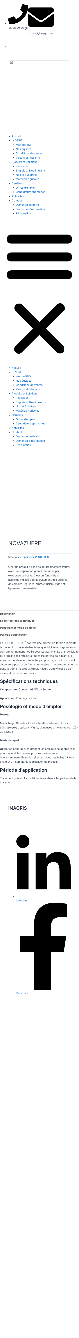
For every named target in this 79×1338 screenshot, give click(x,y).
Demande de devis (27, 204)
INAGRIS (17, 140)
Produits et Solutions (24, 162)
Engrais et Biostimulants (31, 170)
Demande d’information (30, 209)
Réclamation (23, 213)
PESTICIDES (42, 556)
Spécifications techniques (17, 620)
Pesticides (22, 166)
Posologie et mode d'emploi (18, 627)
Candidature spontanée (30, 192)
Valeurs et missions (28, 157)
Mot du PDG (23, 145)
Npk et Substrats (26, 174)
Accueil (16, 136)
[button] (39, 293)
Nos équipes (23, 149)
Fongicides (27, 556)
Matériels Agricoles (27, 179)
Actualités (18, 196)
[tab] (39, 613)
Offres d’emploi (25, 187)
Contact (17, 200)
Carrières (17, 183)
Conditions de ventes (29, 153)
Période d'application (13, 634)
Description (7, 613)
